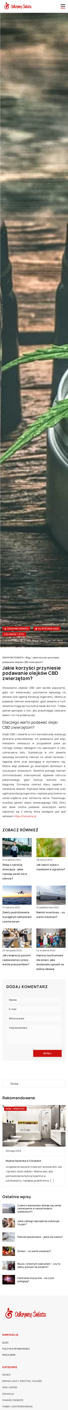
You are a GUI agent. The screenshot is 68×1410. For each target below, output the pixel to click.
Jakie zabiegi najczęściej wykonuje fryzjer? (38, 1223)
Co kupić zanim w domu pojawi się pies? (31, 1161)
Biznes (6, 1374)
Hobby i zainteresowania (17, 1406)
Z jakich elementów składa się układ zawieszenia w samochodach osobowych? (39, 1208)
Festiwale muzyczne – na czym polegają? (35, 1280)
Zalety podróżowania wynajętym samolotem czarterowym (17, 917)
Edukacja (8, 1393)
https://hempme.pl (25, 816)
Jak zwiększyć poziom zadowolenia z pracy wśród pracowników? (16, 960)
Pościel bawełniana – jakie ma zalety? (40, 1237)
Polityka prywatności (16, 1348)
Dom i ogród (9, 1387)
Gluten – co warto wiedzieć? (34, 1251)
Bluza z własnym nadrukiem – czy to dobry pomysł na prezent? (38, 1265)
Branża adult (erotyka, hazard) (22, 1380)
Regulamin (8, 1354)
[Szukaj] (6, 1083)
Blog (5, 1342)
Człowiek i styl (14, 634)
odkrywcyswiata (17, 629)
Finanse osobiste (12, 1400)
